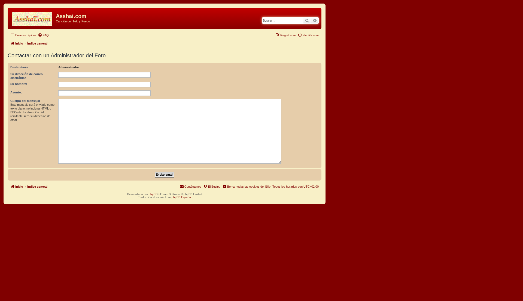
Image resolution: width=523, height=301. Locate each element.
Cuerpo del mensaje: (25, 100)
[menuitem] (43, 35)
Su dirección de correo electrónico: (26, 75)
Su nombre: (18, 83)
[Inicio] (32, 17)
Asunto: (16, 92)
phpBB (153, 194)
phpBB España (181, 197)
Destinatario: (19, 67)
